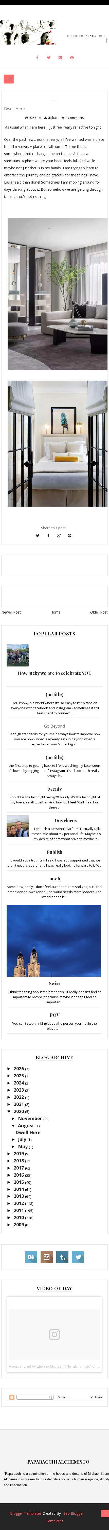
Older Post (99, 612)
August (26, 1125)
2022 (19, 1097)
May (23, 1146)
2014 (19, 1189)
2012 (19, 1203)
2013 (19, 1196)
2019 (19, 1153)
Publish (54, 852)
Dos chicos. (66, 820)
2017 (19, 1168)
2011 (19, 1210)
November (30, 1118)
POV (55, 1015)
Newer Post (11, 612)
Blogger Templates (26, 1513)
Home (55, 612)
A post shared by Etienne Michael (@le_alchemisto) (50, 1366)
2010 (19, 1217)
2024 (19, 1083)
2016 (19, 1175)
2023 (19, 1090)
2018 (19, 1161)
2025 (19, 1076)
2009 (19, 1224)
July (22, 1139)
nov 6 (54, 878)
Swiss (54, 983)
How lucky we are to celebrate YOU (54, 673)
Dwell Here (28, 1132)
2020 (19, 1111)
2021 (19, 1104)
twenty (54, 789)
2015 (19, 1182)
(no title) (54, 694)
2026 (19, 1068)
